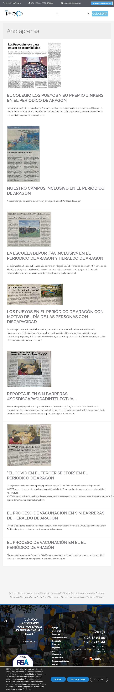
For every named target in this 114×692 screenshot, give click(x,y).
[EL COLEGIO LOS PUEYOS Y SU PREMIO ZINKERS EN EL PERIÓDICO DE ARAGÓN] (57, 65)
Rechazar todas (78, 679)
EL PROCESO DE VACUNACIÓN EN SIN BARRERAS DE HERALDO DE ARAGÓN (55, 515)
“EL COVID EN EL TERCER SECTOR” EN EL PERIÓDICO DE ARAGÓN (47, 475)
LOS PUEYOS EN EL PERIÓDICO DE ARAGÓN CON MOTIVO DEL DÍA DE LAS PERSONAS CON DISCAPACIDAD (55, 316)
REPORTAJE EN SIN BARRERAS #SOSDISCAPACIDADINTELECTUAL (41, 396)
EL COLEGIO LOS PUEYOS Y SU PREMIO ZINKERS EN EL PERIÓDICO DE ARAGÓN (55, 98)
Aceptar (58, 679)
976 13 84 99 (94, 638)
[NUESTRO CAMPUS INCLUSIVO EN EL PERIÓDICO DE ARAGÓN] (57, 154)
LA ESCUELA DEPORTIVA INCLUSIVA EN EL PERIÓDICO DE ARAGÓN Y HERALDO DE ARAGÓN (55, 256)
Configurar (99, 679)
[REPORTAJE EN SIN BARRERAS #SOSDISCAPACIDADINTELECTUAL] (57, 369)
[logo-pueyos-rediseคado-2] (14, 11)
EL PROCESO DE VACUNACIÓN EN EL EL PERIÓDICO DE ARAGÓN (46, 545)
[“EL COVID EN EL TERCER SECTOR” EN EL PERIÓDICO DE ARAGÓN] (57, 445)
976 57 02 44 (94, 642)
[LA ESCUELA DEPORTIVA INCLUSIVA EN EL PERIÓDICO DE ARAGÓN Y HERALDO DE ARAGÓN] (57, 229)
